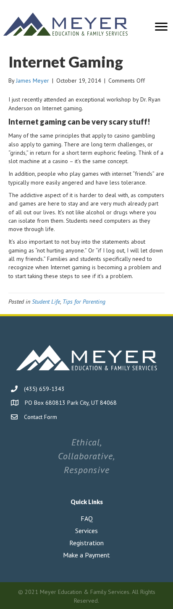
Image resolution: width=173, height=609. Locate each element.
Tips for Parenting (84, 301)
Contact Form (40, 417)
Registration (86, 543)
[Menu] (161, 27)
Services (86, 530)
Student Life (46, 301)
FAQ (87, 518)
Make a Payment (86, 555)
